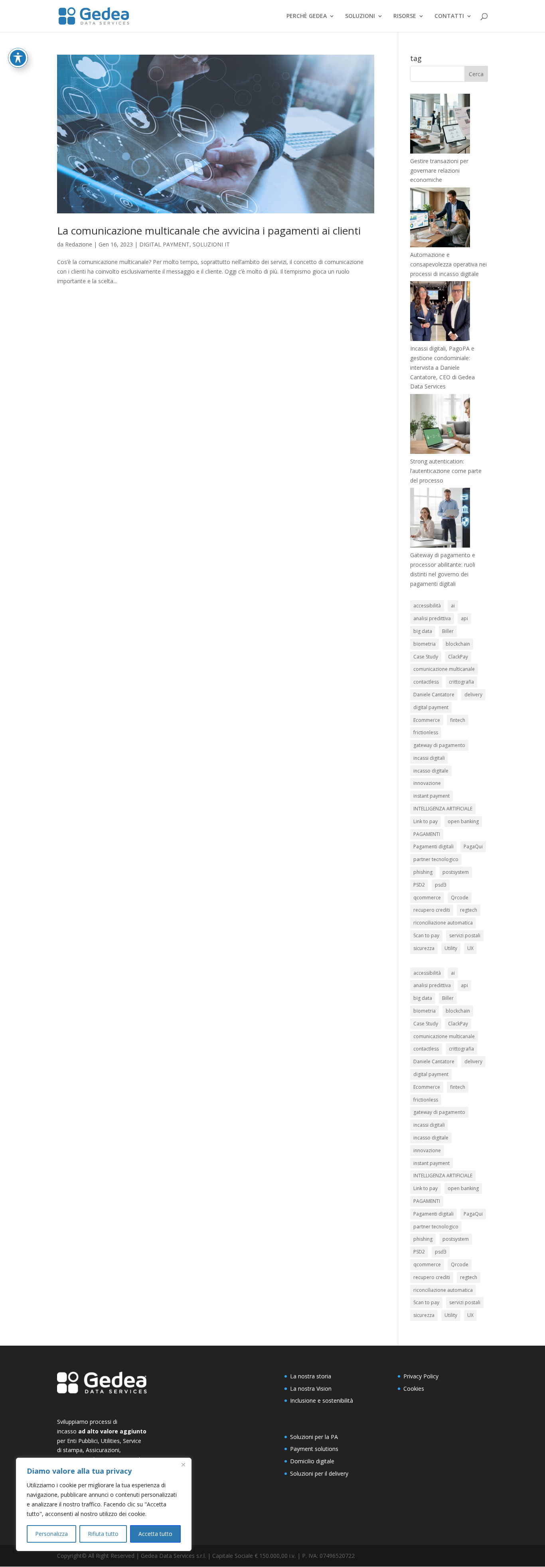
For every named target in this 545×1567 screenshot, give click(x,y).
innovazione (427, 783)
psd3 (440, 884)
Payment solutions (314, 1449)
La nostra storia (310, 1376)
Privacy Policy (420, 1376)
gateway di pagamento (439, 745)
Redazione (78, 244)
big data (422, 631)
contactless (426, 681)
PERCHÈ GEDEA (306, 16)
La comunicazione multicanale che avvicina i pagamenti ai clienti (209, 230)
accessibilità (427, 605)
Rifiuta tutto (103, 1533)
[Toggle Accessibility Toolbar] (18, 57)
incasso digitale (430, 770)
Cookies (413, 1388)
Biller (448, 631)
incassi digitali (429, 758)
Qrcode (459, 897)
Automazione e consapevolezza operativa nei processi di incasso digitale (448, 264)
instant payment (431, 795)
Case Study (425, 656)
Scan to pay (426, 935)
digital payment (430, 707)
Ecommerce (426, 720)
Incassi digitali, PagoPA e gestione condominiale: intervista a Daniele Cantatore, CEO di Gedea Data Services (442, 367)
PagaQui (473, 846)
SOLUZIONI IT (211, 244)
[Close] (183, 1464)
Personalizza (51, 1533)
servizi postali (464, 935)
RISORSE (404, 16)
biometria (424, 644)
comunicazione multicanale (444, 669)
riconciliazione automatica (443, 922)
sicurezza (423, 948)
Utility (450, 948)
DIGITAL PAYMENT (164, 244)
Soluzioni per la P (312, 1437)
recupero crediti (431, 910)
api (464, 618)
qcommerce (427, 897)
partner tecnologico (435, 859)
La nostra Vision (311, 1388)
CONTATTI (449, 16)
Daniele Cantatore (433, 694)
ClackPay (458, 656)
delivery (473, 694)
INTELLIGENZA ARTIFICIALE (442, 808)
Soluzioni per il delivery (319, 1473)
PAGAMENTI (426, 834)
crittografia (461, 681)
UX (470, 948)
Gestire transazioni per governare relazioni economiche (439, 170)
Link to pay (425, 821)
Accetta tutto (155, 1533)
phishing (422, 872)
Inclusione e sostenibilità (321, 1400)
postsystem (455, 872)
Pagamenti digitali (433, 846)
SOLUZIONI (360, 16)
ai (453, 605)
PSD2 (419, 884)
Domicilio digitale (312, 1461)
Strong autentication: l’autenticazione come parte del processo (446, 470)
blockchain (458, 644)
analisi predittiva (432, 618)
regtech (468, 910)
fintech (457, 720)
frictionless (425, 732)
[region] (104, 1504)
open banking (463, 821)
